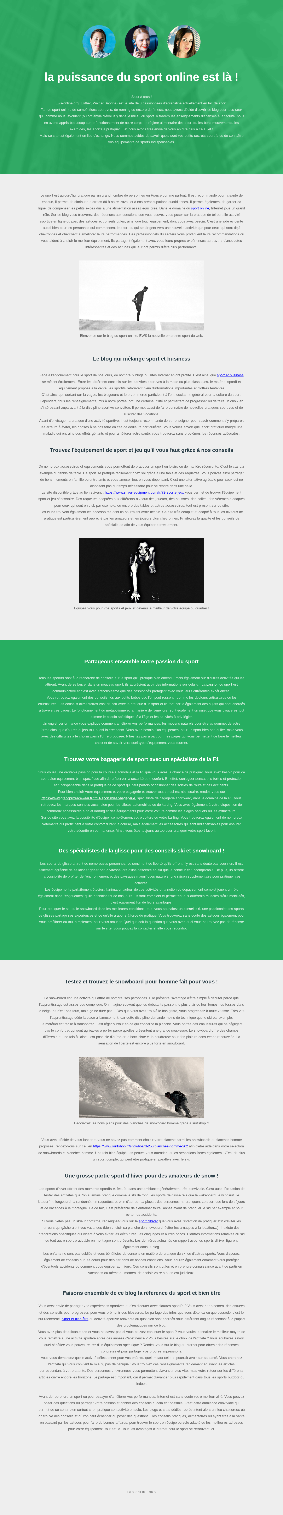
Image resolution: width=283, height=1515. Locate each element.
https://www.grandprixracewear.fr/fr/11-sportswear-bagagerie (88, 798)
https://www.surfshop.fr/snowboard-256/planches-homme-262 (140, 1146)
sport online (200, 208)
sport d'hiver (148, 1221)
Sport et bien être (75, 1319)
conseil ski (192, 909)
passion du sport (219, 684)
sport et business (230, 375)
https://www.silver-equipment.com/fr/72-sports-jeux (144, 492)
